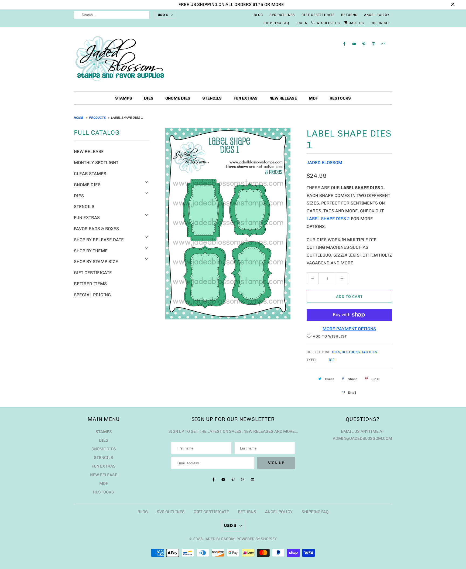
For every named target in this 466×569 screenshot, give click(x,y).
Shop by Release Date (99, 239)
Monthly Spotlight (96, 162)
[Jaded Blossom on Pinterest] (363, 44)
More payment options (349, 328)
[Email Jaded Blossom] (383, 44)
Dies (148, 98)
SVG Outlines (282, 15)
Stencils (212, 98)
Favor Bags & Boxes (96, 228)
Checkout (380, 23)
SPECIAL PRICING (92, 294)
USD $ (163, 15)
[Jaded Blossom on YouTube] (354, 44)
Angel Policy (376, 15)
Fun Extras (246, 98)
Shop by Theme (91, 250)
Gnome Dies (177, 98)
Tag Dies (369, 352)
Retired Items (90, 283)
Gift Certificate (318, 15)
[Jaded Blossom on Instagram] (373, 44)
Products (98, 118)
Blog (258, 15)
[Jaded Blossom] (233, 60)
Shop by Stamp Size (96, 261)
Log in (301, 23)
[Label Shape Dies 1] (228, 223)
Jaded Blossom (324, 162)
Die (332, 360)
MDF (313, 98)
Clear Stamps (90, 173)
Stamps (123, 98)
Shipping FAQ (276, 23)
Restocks (340, 98)
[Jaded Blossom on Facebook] (344, 44)
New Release (283, 98)
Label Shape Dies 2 (328, 218)
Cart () (356, 23)
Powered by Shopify (257, 539)
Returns (349, 15)
